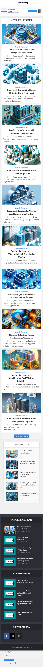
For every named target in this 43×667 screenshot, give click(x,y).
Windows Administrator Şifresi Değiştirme (25, 560)
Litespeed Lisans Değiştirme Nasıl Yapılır (25, 581)
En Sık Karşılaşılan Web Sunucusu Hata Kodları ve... (28, 485)
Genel (17, 47)
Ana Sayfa (7, 652)
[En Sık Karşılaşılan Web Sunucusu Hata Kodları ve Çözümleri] (13, 486)
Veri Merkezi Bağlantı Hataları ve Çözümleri (27, 463)
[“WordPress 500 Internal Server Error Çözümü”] (13, 454)
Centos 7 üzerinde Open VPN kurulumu (25, 549)
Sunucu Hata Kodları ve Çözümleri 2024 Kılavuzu (28, 474)
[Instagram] (12, 636)
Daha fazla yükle (21, 436)
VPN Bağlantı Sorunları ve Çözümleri (28, 494)
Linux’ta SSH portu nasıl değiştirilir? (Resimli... (25, 603)
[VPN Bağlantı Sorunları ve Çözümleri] (13, 496)
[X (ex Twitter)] (19, 636)
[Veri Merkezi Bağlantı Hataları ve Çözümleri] (13, 464)
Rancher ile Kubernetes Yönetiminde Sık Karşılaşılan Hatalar (21, 254)
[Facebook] (6, 636)
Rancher (24, 47)
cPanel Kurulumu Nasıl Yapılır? (24, 613)
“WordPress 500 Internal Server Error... (28, 452)
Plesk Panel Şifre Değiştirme (22, 538)
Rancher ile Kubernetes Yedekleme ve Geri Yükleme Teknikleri (21, 378)
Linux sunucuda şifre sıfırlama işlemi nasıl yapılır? (24, 593)
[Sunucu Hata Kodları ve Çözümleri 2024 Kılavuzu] (13, 475)
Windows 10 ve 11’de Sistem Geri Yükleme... (24, 528)
